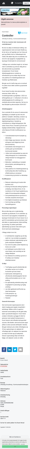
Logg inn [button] (26, 3)
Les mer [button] (23, 444)
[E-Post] (20, 349)
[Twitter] (15, 349)
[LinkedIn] (9, 349)
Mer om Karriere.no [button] (15, 437)
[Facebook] (4, 349)
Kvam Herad (4, 360)
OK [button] (15, 446)
